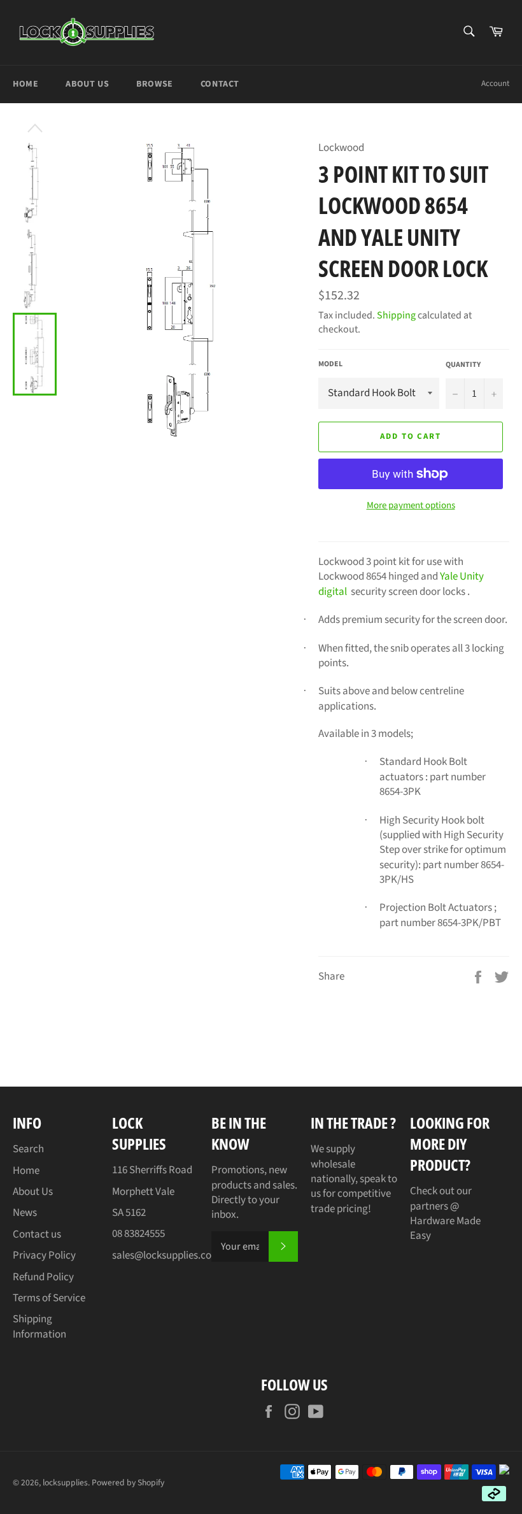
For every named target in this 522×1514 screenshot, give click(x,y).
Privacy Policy (44, 1255)
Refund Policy (43, 1277)
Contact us (37, 1234)
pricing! (354, 1209)
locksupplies (65, 1482)
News (25, 1212)
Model (330, 364)
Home (25, 84)
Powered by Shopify (128, 1482)
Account (495, 83)
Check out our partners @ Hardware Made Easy (445, 1213)
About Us (87, 84)
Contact (220, 84)
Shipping (396, 315)
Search (28, 1149)
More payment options (411, 505)
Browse (154, 84)
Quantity (463, 365)
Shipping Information (39, 1326)
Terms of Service (49, 1298)
